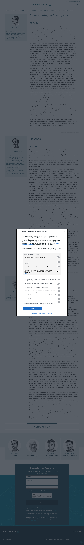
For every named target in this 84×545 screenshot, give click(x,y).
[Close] (64, 232)
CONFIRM (32, 308)
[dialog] (42, 272)
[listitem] (42, 254)
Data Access (42, 313)
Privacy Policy (49, 313)
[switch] (58, 257)
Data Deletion (34, 313)
